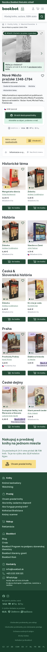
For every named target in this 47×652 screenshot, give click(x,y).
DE (12, 647)
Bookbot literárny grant (14, 553)
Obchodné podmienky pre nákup (23, 622)
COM (17, 647)
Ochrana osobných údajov (23, 631)
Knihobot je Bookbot (23, 640)
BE (39, 647)
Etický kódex (23, 636)
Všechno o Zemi (35, 245)
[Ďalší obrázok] (41, 53)
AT (8, 647)
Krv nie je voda (35, 303)
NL (31, 647)
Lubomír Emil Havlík (10, 416)
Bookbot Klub (9, 557)
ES (23, 647)
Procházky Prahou (10, 357)
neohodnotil (11, 142)
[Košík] (38, 8)
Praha (7, 329)
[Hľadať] (42, 16)
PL (44, 647)
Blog (4, 539)
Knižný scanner (10, 514)
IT (27, 647)
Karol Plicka (7, 359)
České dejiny (12, 382)
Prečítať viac (7, 103)
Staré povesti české (37, 410)
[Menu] (42, 8)
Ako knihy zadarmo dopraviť (16, 503)
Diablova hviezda (36, 357)
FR (35, 647)
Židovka (31, 192)
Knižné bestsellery (11, 483)
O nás (5, 542)
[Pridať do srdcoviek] (42, 75)
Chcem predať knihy (12, 499)
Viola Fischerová (8, 194)
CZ (3, 647)
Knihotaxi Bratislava (12, 510)
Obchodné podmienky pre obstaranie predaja (23, 627)
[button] (23, 51)
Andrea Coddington (10, 248)
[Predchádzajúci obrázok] (5, 53)
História (8, 217)
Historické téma (15, 164)
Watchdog (7, 487)
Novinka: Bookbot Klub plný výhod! (18, 2)
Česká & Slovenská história (17, 273)
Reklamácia (8, 526)
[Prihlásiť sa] (33, 8)
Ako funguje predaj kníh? (15, 507)
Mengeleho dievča (11, 192)
